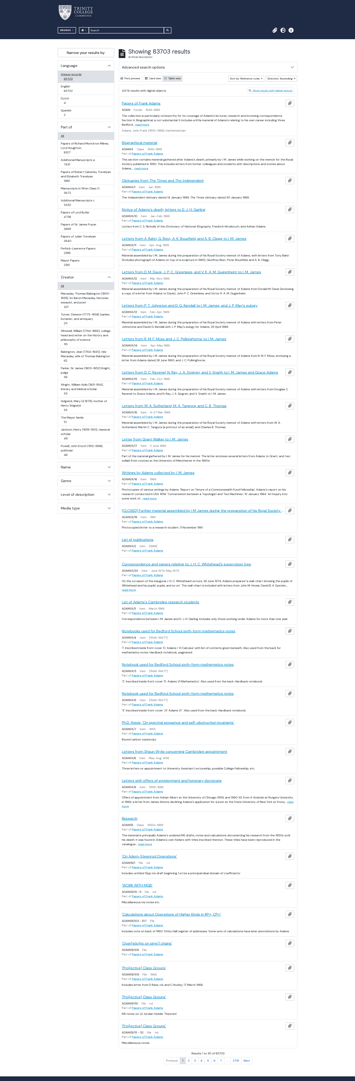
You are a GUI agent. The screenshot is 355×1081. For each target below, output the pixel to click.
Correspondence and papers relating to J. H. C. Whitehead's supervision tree (186, 564)
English (71, 88)
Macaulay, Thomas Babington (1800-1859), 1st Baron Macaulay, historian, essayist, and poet (85, 300)
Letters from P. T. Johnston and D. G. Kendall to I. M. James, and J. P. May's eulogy (190, 305)
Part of (66, 127)
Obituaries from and (163, 180)
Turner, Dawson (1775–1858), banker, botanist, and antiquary (85, 318)
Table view (174, 78)
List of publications (137, 539)
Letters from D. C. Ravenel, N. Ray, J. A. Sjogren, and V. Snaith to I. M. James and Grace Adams (200, 372)
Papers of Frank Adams (141, 103)
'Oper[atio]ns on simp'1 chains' (147, 943)
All (62, 136)
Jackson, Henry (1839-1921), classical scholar (85, 433)
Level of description (77, 494)
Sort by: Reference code (245, 78)
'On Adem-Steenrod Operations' (149, 856)
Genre (66, 480)
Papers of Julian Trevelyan (78, 238)
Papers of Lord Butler (75, 214)
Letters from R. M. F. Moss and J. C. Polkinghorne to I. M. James (174, 339)
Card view (154, 78)
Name (66, 467)
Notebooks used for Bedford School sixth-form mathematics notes (178, 631)
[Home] (77, 12)
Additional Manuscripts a (78, 162)
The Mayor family (72, 419)
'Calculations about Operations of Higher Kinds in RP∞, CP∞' (171, 914)
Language (69, 65)
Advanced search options (143, 67)
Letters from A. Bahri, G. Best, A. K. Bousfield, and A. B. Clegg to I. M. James (184, 238)
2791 (236, 1061)
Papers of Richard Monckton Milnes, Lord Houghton (85, 147)
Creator (67, 277)
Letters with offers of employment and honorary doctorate (172, 780)
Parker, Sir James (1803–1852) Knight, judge (86, 372)
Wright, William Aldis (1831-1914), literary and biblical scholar (82, 389)
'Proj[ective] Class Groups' (144, 968)
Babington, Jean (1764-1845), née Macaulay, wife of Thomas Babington (85, 356)
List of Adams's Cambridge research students (160, 602)
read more (142, 125)
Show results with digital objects (272, 90)
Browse (66, 30)
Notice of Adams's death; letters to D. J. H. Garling (163, 209)
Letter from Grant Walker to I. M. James (155, 439)
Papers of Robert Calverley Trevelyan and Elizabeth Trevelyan (86, 176)
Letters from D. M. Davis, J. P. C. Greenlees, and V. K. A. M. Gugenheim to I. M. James (191, 272)
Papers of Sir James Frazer (79, 226)
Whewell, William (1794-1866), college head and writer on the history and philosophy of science (86, 337)
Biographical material (139, 142)
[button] (275, 30)
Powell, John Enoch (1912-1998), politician (82, 450)
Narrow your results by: (86, 52)
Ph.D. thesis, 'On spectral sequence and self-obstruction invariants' (178, 722)
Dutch (67, 100)
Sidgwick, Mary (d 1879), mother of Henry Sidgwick (84, 405)
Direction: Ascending (280, 78)
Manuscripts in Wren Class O (80, 190)
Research (129, 818)
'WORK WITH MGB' (137, 885)
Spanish (67, 112)
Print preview (132, 78)
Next (247, 1061)
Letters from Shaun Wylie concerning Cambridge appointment (174, 751)
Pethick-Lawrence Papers (78, 250)
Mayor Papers (70, 262)
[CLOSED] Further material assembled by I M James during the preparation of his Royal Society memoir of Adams (203, 510)
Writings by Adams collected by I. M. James (158, 472)
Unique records (71, 76)
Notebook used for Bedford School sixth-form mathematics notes (178, 664)
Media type (70, 508)
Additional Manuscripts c (78, 202)
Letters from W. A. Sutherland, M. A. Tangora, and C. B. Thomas (174, 406)
